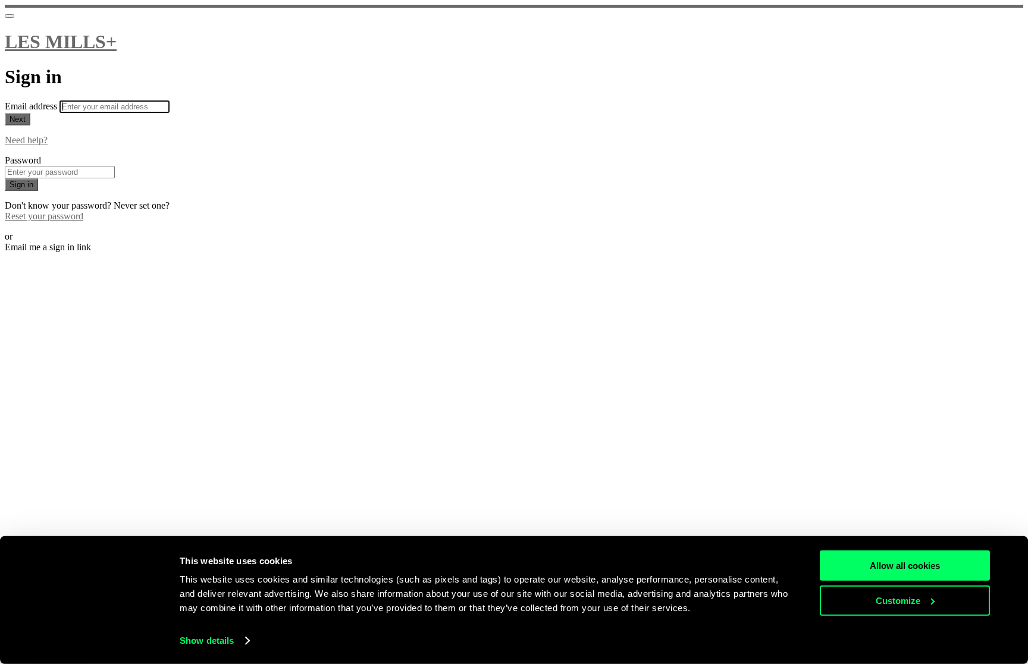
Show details (207, 640)
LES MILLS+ (61, 41)
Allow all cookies (905, 566)
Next (18, 119)
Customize (898, 600)
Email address (32, 106)
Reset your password (44, 216)
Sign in (21, 184)
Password (23, 160)
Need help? (26, 140)
